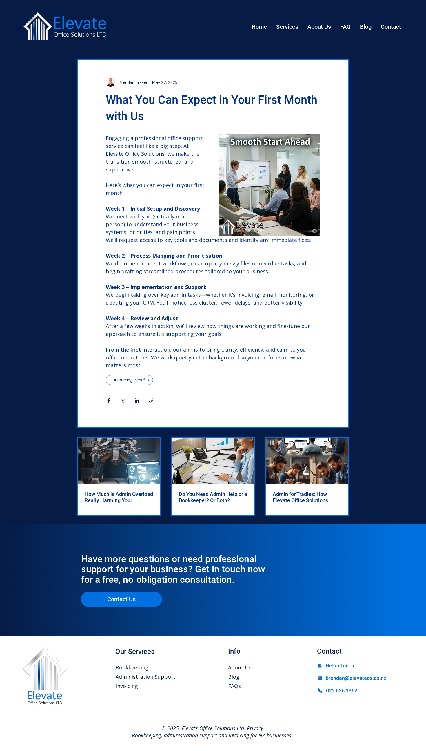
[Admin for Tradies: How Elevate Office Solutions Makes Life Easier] (307, 461)
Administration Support (146, 676)
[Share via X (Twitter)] (122, 400)
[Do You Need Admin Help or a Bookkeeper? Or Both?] (213, 461)
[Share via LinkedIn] (137, 400)
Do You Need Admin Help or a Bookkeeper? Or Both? (213, 497)
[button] (287, 26)
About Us (240, 667)
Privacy (255, 728)
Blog (233, 676)
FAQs (234, 686)
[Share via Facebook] (108, 400)
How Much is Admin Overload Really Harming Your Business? (119, 497)
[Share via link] (151, 400)
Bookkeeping (132, 667)
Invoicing (127, 686)
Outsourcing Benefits (129, 380)
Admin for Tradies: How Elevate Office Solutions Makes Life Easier (300, 497)
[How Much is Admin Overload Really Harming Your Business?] (119, 461)
